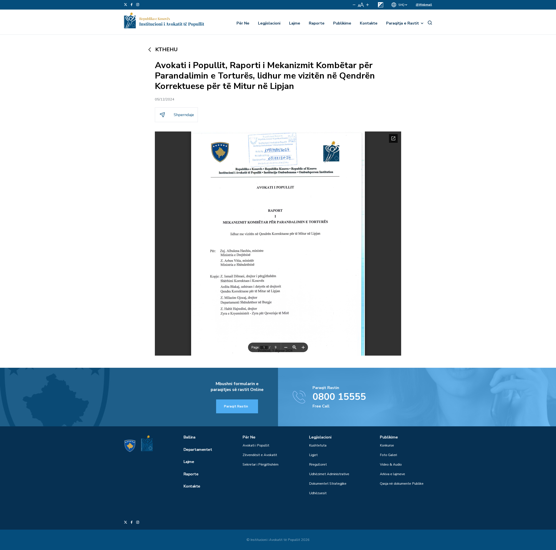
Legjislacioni (269, 23)
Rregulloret (318, 464)
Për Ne (243, 23)
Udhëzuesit (318, 493)
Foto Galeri (388, 455)
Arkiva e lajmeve (392, 474)
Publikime (342, 23)
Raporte (316, 23)
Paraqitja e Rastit (402, 23)
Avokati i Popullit (256, 445)
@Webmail (424, 5)
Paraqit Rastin (236, 406)
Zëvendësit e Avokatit (260, 455)
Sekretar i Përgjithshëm (260, 464)
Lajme (294, 23)
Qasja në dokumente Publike (402, 483)
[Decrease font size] (354, 5)
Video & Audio (391, 464)
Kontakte (368, 23)
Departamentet (198, 449)
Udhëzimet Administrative (329, 474)
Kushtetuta (317, 445)
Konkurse (387, 445)
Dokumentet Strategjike (327, 483)
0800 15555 (339, 397)
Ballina (189, 437)
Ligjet (313, 455)
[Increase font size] (367, 5)
